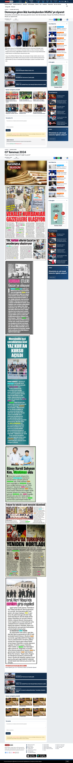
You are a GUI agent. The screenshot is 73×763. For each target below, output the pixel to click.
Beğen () (13, 143)
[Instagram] (12, 752)
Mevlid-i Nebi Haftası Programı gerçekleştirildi (61, 40)
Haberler (6, 9)
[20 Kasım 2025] (25, 701)
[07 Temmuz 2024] (26, 173)
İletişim (57, 748)
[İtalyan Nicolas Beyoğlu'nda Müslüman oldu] (25, 107)
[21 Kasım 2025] (12, 701)
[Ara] (67, 1)
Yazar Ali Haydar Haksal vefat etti (62, 46)
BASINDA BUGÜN (13, 149)
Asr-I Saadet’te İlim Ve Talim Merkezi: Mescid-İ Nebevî (61, 29)
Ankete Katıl (52, 138)
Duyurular (50, 4)
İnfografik (7, 6)
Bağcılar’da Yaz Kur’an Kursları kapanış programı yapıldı (11, 100)
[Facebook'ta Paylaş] (54, 20)
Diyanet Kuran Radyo (60, 746)
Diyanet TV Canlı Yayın (60, 744)
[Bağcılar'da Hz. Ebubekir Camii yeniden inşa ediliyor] (39, 95)
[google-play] (42, 755)
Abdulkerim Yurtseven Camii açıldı (61, 51)
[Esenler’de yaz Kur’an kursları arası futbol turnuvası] (25, 95)
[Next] (6, 752)
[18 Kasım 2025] (12, 711)
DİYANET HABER (60, 32)
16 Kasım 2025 (36, 716)
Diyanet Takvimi (60, 26)
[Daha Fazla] (61, 20)
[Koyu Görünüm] (66, 4)
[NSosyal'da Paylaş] (50, 20)
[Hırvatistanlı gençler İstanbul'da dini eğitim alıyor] (39, 107)
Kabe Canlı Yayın (59, 747)
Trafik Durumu (30, 748)
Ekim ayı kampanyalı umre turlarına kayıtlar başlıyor (62, 57)
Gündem (25, 4)
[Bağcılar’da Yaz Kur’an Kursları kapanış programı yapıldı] (12, 95)
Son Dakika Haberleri (32, 752)
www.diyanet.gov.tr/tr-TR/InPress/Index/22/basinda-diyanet (20, 667)
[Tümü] (66, 23)
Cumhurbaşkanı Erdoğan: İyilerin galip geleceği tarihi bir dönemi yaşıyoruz (61, 35)
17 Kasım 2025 (22, 716)
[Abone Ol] (67, 19)
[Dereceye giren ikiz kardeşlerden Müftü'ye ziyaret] (26, 34)
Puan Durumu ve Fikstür (32, 749)
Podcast (13, 6)
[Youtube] (14, 752)
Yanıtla (9, 143)
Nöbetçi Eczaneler (31, 744)
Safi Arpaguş (31, 4)
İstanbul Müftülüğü (14, 9)
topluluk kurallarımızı (16, 737)
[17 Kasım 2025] (25, 711)
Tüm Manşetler (30, 751)
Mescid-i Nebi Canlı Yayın (48, 748)
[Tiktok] (16, 752)
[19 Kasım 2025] (39, 701)
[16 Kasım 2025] (39, 711)
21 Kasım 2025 (9, 706)
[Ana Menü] (67, 6)
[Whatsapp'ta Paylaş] (59, 20)
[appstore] (31, 755)
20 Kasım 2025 (22, 706)
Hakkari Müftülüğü (60, 49)
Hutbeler (45, 4)
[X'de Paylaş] (56, 20)
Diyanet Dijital (46, 744)
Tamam (67, 761)
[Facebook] (8, 752)
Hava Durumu (30, 746)
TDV (41, 4)
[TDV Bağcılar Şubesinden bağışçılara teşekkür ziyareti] (12, 107)
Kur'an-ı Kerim (57, 4)
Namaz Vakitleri (31, 747)
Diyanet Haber (8, 4)
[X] (10, 752)
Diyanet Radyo (46, 746)
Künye (45, 749)
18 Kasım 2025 (9, 716)
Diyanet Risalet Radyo (48, 747)
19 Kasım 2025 (36, 706)
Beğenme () (18, 143)
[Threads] (18, 752)
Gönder (8, 130)
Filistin (37, 4)
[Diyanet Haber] (9, 1)
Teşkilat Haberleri (17, 4)
